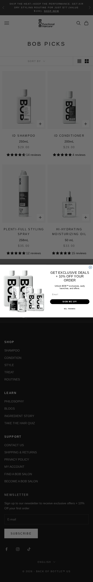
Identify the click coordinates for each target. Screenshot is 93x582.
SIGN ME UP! (70, 302)
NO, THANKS (69, 309)
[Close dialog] (90, 267)
